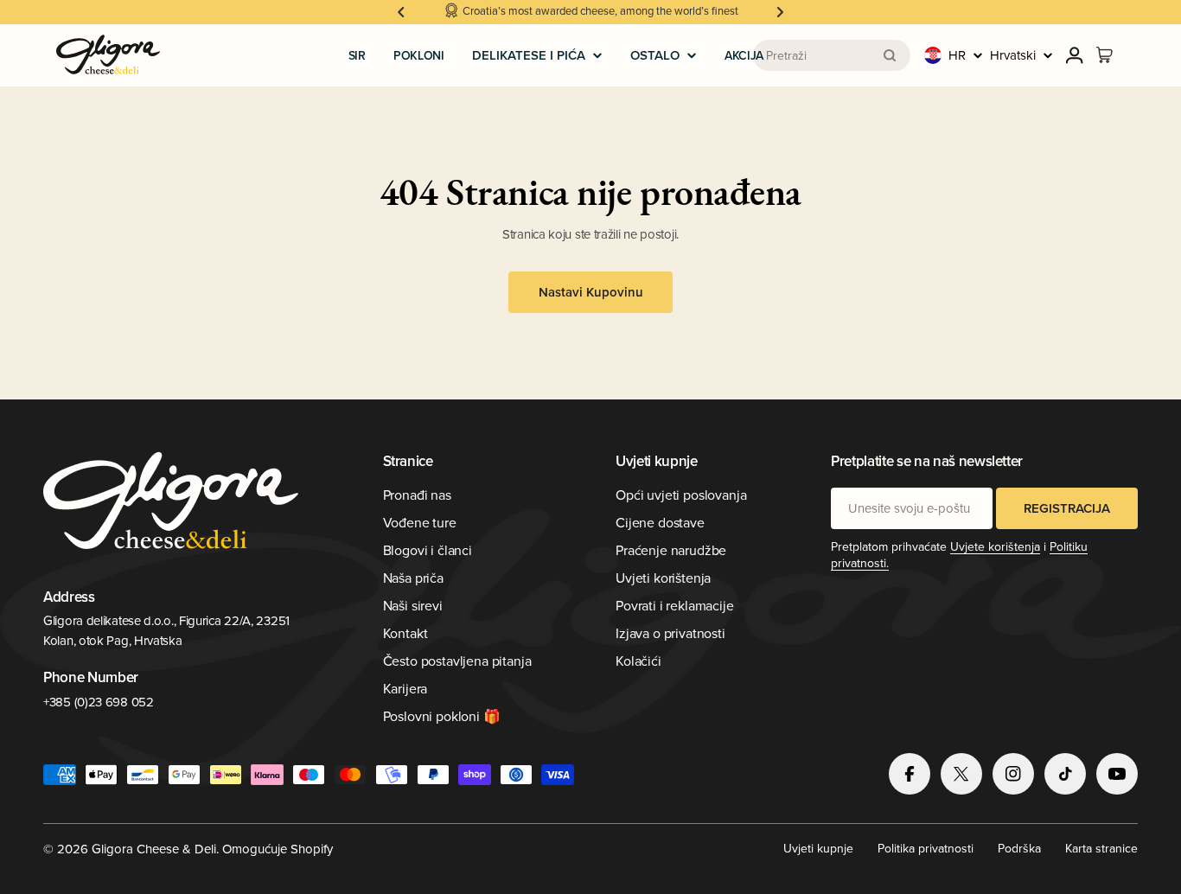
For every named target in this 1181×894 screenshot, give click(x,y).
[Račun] (1074, 55)
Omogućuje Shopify (277, 849)
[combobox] (831, 55)
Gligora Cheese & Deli (154, 849)
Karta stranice (1101, 848)
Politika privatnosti (926, 848)
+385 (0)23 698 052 (98, 702)
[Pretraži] (890, 55)
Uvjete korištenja (995, 546)
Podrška (1019, 848)
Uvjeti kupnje (818, 848)
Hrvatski (1013, 55)
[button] (401, 12)
